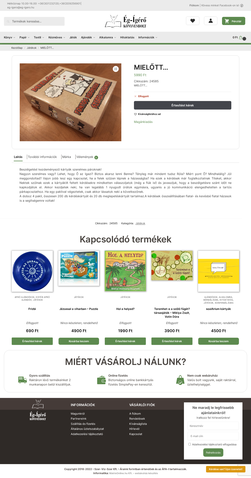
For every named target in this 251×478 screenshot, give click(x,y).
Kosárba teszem (79, 341)
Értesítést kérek (182, 105)
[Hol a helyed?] (125, 271)
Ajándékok (211, 297)
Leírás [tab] (18, 157)
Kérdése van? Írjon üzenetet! (225, 469)
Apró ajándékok (25, 297)
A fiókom (135, 413)
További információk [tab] (42, 157)
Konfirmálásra (224, 303)
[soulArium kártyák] (218, 271)
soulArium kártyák (218, 309)
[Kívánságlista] (192, 20)
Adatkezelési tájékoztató (87, 434)
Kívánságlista (138, 424)
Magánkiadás (143, 122)
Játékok (32, 47)
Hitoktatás (226, 300)
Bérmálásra (210, 300)
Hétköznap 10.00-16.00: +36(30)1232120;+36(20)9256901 (44, 3)
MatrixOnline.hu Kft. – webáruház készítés (133, 473)
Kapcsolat (135, 434)
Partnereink (78, 418)
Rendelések (137, 418)
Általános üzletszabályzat (87, 429)
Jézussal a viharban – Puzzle (78, 309)
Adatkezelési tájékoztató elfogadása (214, 444)
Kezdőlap (17, 47)
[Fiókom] (210, 20)
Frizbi (32, 309)
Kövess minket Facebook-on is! (220, 5)
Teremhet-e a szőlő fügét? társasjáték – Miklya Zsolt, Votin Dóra (172, 312)
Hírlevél (134, 429)
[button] (240, 37)
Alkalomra (225, 297)
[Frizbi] (32, 271)
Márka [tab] (66, 157)
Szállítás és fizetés (83, 424)
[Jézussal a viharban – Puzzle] (78, 271)
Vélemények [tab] (86, 157)
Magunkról (78, 413)
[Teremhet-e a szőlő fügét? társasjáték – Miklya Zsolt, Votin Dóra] (171, 271)
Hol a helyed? (125, 309)
